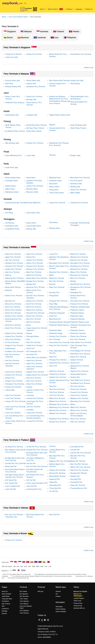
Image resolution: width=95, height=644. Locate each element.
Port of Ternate (54, 339)
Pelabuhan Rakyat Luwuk (79, 322)
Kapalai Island (10, 186)
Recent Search (53, 9)
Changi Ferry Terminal (13, 54)
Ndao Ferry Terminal (56, 287)
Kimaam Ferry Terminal (13, 381)
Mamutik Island (32, 189)
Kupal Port (53, 316)
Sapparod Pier (54, 479)
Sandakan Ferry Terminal (35, 86)
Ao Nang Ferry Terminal (14, 447)
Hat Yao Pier (31, 463)
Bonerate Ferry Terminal (35, 313)
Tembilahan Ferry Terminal (80, 383)
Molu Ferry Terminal (77, 278)
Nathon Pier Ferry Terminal (80, 467)
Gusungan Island (11, 181)
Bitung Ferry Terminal (34, 310)
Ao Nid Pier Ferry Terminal (36, 447)
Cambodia (41, 38)
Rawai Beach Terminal (57, 476)
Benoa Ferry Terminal (13, 304)
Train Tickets (24, 599)
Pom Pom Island (76, 181)
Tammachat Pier (76, 482)
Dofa (28, 339)
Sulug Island (53, 190)
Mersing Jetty (31, 99)
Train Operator (24, 601)
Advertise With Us (79, 608)
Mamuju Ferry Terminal (78, 260)
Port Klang (9, 213)
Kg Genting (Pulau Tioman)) (36, 125)
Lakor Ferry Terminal (13, 395)
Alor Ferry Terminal (12, 260)
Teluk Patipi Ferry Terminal (80, 380)
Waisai (72, 404)
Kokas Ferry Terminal (34, 384)
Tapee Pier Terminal (77, 485)
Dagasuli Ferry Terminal (14, 333)
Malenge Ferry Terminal (79, 257)
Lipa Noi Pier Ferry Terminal (80, 453)
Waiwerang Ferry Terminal (58, 407)
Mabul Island (10, 189)
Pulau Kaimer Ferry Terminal (80, 342)
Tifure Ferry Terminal (57, 389)
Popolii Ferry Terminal (78, 336)
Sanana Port (74, 363)
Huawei (58, 596)
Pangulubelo (53, 295)
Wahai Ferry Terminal (57, 398)
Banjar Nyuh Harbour (13, 287)
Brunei (10, 38)
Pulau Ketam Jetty (33, 213)
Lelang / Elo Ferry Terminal (15, 401)
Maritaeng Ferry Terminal (79, 266)
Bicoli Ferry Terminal (33, 304)
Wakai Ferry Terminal (78, 407)
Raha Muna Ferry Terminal (80, 354)
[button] (62, 9)
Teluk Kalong (75, 83)
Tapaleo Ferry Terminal (57, 377)
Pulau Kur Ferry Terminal (58, 345)
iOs (57, 594)
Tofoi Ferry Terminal (56, 392)
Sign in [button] (42, 9)
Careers (4, 613)
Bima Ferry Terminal (12, 307)
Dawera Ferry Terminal (13, 336)
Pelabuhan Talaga (55, 333)
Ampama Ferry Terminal (14, 266)
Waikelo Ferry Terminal (57, 401)
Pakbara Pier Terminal (57, 470)
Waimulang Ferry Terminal (80, 401)
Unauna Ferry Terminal (78, 395)
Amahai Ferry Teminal (34, 260)
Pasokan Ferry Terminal (79, 304)
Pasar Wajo (53, 304)
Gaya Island (30, 178)
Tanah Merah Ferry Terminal (80, 54)
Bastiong (8, 290)
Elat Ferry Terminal (33, 342)
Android (58, 591)
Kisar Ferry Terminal (33, 381)
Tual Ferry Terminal (56, 395)
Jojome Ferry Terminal (13, 372)
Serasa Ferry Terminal (13, 540)
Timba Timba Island (56, 193)
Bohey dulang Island (12, 178)
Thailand (60, 32)
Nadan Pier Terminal (77, 461)
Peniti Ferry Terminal (78, 333)
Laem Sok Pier (10, 489)
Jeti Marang (9, 223)
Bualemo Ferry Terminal (14, 316)
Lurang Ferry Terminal (34, 421)
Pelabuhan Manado (77, 319)
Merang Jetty (31, 229)
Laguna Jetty (31, 83)
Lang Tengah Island (33, 226)
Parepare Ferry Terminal (58, 301)
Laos (56, 38)
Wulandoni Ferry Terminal (58, 419)
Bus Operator (24, 594)
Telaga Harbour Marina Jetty (59, 115)
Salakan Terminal (76, 360)
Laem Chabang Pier (12, 486)
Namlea (73, 281)
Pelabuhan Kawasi (77, 313)
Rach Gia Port (54, 514)
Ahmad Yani (30, 257)
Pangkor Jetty (75, 155)
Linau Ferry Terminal (13, 413)
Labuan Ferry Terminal (34, 186)
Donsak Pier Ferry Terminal (15, 463)
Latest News (6, 596)
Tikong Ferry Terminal (78, 389)
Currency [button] (69, 9)
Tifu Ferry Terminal (77, 386)
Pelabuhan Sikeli (55, 330)
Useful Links (77, 601)
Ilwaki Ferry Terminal (34, 360)
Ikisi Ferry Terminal (12, 360)
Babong (8, 275)
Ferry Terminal (24, 613)
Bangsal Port (31, 284)
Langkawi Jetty (31, 115)
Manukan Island (32, 192)
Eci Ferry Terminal (12, 342)
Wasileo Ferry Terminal (57, 413)
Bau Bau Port (10, 301)
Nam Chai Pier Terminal (79, 464)
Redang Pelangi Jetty (13, 86)
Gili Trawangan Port (33, 351)
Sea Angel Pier (75, 479)
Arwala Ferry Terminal (13, 269)
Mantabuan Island (12, 192)
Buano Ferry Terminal (34, 316)
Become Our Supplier (80, 591)
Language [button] (78, 9)
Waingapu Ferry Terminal (58, 404)
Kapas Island (31, 223)
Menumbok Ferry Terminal (80, 178)
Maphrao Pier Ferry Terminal (59, 461)
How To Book (6, 604)
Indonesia (44, 32)
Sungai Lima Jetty (76, 80)
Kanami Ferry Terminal (13, 375)
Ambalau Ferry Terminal (14, 263)
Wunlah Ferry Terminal (57, 422)
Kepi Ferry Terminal (33, 378)
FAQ (3, 606)
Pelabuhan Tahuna (77, 330)
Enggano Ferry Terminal (14, 345)
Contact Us (88, 9)
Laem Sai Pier (31, 486)
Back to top (89, 67)
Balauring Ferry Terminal (14, 278)
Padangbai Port (76, 292)
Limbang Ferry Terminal (79, 203)
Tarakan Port (75, 377)
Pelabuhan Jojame (77, 310)
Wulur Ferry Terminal (78, 419)
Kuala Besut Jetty (11, 226)
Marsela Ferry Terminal (78, 269)
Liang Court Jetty (11, 57)
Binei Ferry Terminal (33, 307)
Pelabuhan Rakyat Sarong (58, 325)
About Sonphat (6, 594)
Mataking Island (55, 178)
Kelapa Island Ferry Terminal (37, 375)
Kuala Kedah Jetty (12, 115)
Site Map (4, 611)
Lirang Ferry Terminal (34, 413)
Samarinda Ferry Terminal (58, 363)
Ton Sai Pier (53, 491)
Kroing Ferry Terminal (13, 387)
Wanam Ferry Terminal (78, 410)
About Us (5, 591)
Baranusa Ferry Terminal (35, 287)
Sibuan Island (54, 187)
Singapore (11, 32)
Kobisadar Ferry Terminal (14, 384)
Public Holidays (60, 609)
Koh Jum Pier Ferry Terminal (36, 466)
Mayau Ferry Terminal (78, 272)
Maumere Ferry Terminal (58, 272)
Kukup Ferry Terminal (34, 96)
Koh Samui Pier (11, 480)
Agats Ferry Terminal (13, 257)
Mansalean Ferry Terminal (80, 263)
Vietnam (75, 32)
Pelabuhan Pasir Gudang (14, 102)
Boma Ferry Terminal (13, 313)
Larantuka (30, 395)
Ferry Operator (24, 610)
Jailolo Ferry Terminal (34, 363)
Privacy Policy (78, 603)
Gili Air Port (30, 348)
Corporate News (7, 599)
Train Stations (24, 604)
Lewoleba (29, 410)
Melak (51, 275)
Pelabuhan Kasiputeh (57, 313)
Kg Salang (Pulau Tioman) (15, 131)
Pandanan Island (55, 181)
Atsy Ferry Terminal (12, 272)
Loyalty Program (79, 598)
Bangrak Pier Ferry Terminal (36, 450)
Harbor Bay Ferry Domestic (36, 357)
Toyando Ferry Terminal (79, 392)
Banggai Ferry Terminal (35, 281)
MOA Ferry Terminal (56, 278)
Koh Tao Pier (31, 480)
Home (4, 17)
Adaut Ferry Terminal (13, 254)
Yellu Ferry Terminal (77, 422)
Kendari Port (9, 378)
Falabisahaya (10, 348)
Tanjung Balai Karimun (78, 374)
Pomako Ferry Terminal (57, 336)
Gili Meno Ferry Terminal (14, 351)
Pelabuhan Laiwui (76, 316)
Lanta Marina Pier (76, 447)
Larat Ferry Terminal (12, 398)
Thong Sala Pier (55, 488)
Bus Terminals (24, 596)
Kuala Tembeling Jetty (78, 125)
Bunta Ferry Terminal (13, 325)
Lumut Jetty (30, 155)
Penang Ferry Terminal (34, 143)
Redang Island (54, 228)
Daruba (29, 333)
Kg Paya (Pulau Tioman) (35, 128)
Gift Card (40, 591)
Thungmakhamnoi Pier (78, 488)
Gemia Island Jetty (33, 80)
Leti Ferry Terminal (33, 407)
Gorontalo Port (31, 354)
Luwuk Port (53, 254)
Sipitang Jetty (75, 187)
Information (59, 606)
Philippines (71, 38)
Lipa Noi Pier (75, 450)
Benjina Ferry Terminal (34, 301)
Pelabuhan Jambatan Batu (80, 307)
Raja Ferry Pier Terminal (79, 470)
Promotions (5, 601)
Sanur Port (53, 366)
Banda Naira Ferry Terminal (36, 278)
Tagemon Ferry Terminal (79, 371)
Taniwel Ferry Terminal (57, 374)
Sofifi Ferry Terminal (56, 371)
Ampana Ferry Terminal (35, 266)
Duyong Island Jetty (12, 80)
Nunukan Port (54, 292)
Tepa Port (52, 386)
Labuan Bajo (10, 390)
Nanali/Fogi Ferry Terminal (80, 284)
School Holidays (61, 611)
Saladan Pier (75, 476)
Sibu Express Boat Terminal (59, 80)
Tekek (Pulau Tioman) (78, 128)
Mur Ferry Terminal (56, 281)
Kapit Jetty (9, 83)
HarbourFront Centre (34, 54)
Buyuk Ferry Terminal (13, 328)
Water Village (75, 193)
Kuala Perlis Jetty (11, 167)
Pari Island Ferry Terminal (79, 301)
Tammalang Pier (55, 485)
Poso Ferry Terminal (77, 339)
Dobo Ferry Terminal (12, 339)
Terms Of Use (78, 606)
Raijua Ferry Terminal (78, 357)
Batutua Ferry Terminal (13, 295)
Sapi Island (53, 184)
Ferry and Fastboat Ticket (18, 17)
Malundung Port (55, 319)
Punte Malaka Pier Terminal (80, 351)
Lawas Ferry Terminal (57, 203)
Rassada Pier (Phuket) (78, 473)
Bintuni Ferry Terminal (13, 310)
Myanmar (25, 38)
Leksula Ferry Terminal (34, 398)
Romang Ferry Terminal (58, 360)
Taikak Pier (53, 482)
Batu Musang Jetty (12, 143)
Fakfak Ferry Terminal (34, 345)
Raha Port (53, 357)
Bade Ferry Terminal (33, 275)
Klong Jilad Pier (11, 466)
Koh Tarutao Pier (11, 483)
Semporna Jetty (76, 184)
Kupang (29, 387)
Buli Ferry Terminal (33, 322)
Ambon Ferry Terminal (34, 263)
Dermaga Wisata (32, 336)
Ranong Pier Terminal (57, 473)
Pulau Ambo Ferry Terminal (59, 342)
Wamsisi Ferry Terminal (57, 410)
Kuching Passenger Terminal (15, 203)
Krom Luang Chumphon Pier (36, 483)
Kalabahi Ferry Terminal (35, 372)
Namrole (52, 284)
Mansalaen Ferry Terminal (58, 263)
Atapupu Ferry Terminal (35, 269)
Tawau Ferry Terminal (78, 190)
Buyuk (28, 325)
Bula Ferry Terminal (33, 319)
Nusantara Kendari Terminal (59, 322)
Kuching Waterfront (33, 203)
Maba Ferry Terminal (78, 254)
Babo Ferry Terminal (33, 272)
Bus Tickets (23, 591)
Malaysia (28, 32)
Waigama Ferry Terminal (79, 398)
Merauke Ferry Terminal (79, 275)
